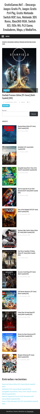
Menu (8, 36)
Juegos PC (6, 90)
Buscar (4, 110)
